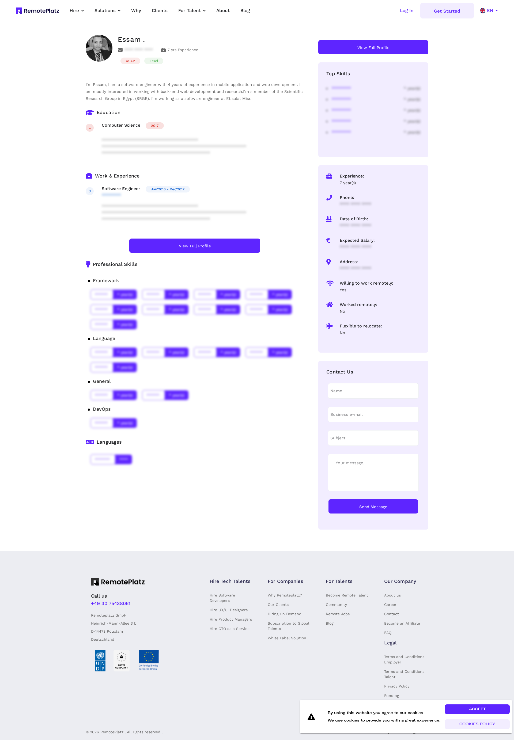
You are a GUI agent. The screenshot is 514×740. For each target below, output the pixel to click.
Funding (391, 695)
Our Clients (278, 604)
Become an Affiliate (402, 623)
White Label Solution (287, 638)
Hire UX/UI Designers (229, 610)
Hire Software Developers (222, 598)
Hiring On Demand (284, 614)
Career (390, 604)
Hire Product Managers (231, 619)
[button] (477, 709)
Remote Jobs (338, 614)
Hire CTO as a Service (230, 628)
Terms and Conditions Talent (404, 674)
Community (336, 604)
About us (392, 595)
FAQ (387, 632)
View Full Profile (195, 246)
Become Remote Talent (347, 595)
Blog (329, 623)
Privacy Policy (396, 686)
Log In (407, 10)
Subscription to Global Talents (288, 626)
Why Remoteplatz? (285, 595)
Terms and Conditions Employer (404, 659)
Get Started (447, 11)
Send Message (373, 506)
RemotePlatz (111, 732)
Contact (391, 614)
